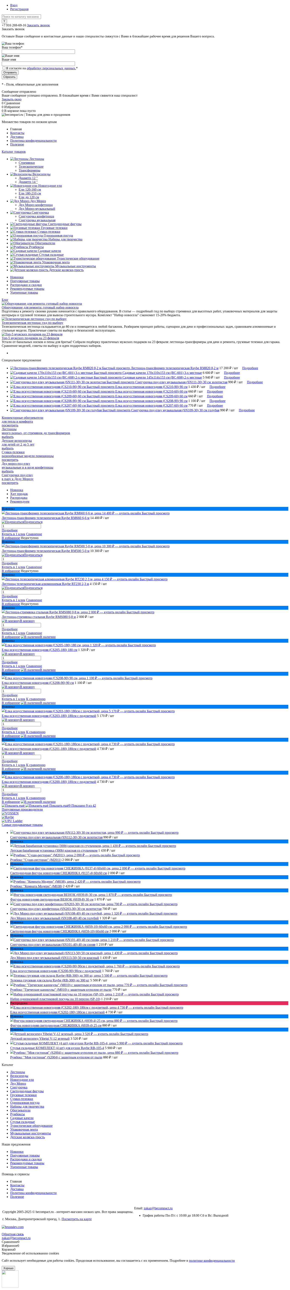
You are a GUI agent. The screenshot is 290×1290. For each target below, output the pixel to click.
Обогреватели (20, 1110)
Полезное (17, 144)
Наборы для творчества (27, 1106)
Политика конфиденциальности (33, 140)
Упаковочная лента (24, 1129)
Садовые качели (22, 1118)
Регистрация (19, 9)
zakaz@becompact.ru (158, 1208)
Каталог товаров (14, 151)
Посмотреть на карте (77, 1219)
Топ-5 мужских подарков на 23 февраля (30, 338)
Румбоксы (17, 1114)
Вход (13, 5)
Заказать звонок (38, 25)
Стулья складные (22, 1122)
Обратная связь (13, 1234)
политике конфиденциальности (212, 1260)
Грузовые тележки (23, 1095)
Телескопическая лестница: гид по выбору (32, 323)
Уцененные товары (24, 292)
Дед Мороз (18, 1083)
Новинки (17, 277)
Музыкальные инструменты (30, 1133)
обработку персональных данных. (51, 68)
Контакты (17, 133)
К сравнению (35, 699)
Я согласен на (42, 68)
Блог (5, 300)
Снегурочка (18, 1087)
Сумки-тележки (21, 1099)
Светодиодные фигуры (27, 1091)
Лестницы (17, 1072)
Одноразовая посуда (24, 1102)
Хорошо (8, 1268)
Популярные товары (25, 281)
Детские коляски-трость (27, 1137)
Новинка (16, 490)
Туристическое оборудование (31, 1125)
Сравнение (34, 534)
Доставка (17, 137)
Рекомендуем (19, 501)
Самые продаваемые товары (22, 825)
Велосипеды (19, 1076)
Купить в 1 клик (13, 534)
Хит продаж (19, 494)
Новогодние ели (22, 1079)
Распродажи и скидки (26, 285)
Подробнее (250, 368)
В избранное (11, 538)
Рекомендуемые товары (27, 288)
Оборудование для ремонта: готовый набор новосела (40, 307)
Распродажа (18, 497)
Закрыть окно (11, 99)
